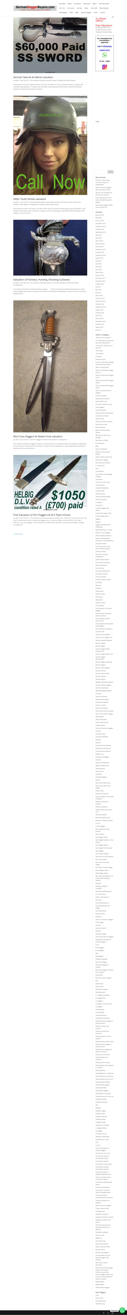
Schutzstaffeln (100, 1012)
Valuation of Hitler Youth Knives (48, 204)
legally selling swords (102, 765)
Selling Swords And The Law (104, 1079)
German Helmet (100, 671)
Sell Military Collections (103, 1018)
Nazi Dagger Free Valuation (104, 848)
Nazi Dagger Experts (102, 845)
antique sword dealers (103, 398)
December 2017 (100, 278)
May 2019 (99, 235)
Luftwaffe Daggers (101, 777)
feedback (98, 588)
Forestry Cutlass (101, 603)
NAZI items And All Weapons (104, 856)
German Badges (101, 643)
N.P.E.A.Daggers (101, 826)
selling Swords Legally (102, 1085)
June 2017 (99, 290)
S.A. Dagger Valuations (103, 995)
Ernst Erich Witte (101, 577)
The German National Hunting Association (65, 283)
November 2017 (100, 281)
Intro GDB (94, 8)
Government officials (102, 702)
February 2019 (100, 244)
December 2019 (100, 223)
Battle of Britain (100, 427)
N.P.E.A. (98, 823)
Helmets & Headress (102, 708)
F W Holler (99, 582)
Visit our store (100, 1235)
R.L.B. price (70, 8)
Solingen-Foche (100, 1113)
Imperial (98, 742)
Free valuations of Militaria (104, 629)
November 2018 (100, 249)
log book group (100, 768)
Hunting (98, 731)
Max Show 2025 (104, 4)
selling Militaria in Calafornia (105, 1073)
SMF (97, 1105)
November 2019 (100, 226)
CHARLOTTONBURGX (102, 488)
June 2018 (99, 264)
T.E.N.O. (98, 1145)
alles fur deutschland (20, 520)
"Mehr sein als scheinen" (103, 337)
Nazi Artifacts (100, 834)
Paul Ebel (98, 900)
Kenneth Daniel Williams (103, 751)
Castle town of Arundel (103, 482)
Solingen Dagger (101, 1111)
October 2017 (100, 284)
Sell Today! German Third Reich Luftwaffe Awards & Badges (103, 200)
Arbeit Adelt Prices (68, 520)
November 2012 (100, 321)
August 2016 (99, 310)
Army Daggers (28, 522)
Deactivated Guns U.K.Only (104, 530)
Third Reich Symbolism (103, 1187)
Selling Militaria (100, 1070)
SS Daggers (99, 1131)
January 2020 (100, 221)
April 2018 (99, 269)
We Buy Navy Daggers (102, 1252)
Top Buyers (77, 4)
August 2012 (99, 327)
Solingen (98, 1108)
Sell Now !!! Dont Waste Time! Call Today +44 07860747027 (103, 182)
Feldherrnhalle (100, 594)
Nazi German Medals (102, 854)
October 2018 (100, 252)
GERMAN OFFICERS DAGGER (104, 682)
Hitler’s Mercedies (101, 719)
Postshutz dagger (101, 934)
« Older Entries (18, 534)
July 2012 (98, 330)
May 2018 (99, 267)
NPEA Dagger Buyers (102, 873)
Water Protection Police (103, 1247)
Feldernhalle (99, 591)
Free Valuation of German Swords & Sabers (43, 80)
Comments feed (100, 1301)
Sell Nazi (79, 8)
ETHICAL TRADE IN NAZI (103, 579)
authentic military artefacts (104, 421)
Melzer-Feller (100, 791)
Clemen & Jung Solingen (103, 496)
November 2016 (100, 301)
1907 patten (99, 351)
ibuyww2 (98, 740)
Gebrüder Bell (100, 632)
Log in (97, 1295)
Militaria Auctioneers (102, 794)
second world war (101, 1015)
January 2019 (100, 246)
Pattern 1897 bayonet (102, 897)
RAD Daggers (100, 956)
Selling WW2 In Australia (103, 1093)
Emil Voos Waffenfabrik (103, 571)
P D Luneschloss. (101, 894)
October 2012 (100, 324)
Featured (98, 585)
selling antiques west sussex (104, 1041)
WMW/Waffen (100, 1284)
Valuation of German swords (66, 80)
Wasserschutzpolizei (102, 1244)
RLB (97, 981)
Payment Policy (100, 914)
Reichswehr (99, 975)
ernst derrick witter (102, 574)
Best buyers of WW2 (102, 440)
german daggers (101, 665)
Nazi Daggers (100, 851)
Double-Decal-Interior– (103, 559)
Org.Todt (98, 883)
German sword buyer (102, 688)
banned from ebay (101, 424)
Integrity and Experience (103, 748)
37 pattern (99, 356)
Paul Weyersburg (101, 911)
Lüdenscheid (100, 771)
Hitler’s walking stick (102, 722)
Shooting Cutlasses (45, 283)
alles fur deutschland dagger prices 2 (39, 520)
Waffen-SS (99, 1238)
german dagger (100, 646)
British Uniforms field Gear (104, 457)
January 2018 (100, 275)
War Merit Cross (101, 1241)
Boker (86, 8)
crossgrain (99, 502)
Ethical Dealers (104, 8)
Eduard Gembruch (101, 565)
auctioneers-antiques (102, 416)
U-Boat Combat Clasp (102, 1208)
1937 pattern (100, 353)
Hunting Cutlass (101, 734)
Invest (96, 12)
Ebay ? (95, 4)
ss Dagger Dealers (101, 1128)
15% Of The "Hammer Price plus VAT (75, 518)
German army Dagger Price (104, 637)
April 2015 (99, 315)
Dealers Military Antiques (103, 535)
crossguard (99, 505)
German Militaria (101, 676)
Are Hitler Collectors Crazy (104, 404)
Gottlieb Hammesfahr (102, 699)
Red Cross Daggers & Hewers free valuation (37, 436)
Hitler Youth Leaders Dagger (104, 714)
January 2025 (100, 215)
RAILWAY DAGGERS (101, 959)
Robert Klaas (99, 984)
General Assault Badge (70, 522)
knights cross (100, 754)
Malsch (98, 780)
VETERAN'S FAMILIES (102, 1232)
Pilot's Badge (99, 922)
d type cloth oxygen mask (103, 513)
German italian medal (102, 673)
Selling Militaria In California (104, 1076)
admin (17, 80)
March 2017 (99, 295)
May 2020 (99, 218)
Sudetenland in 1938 (102, 1139)
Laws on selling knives (102, 763)
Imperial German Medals (103, 745)
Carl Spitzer (99, 479)
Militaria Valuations (102, 807)
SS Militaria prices (101, 1134)
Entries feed (99, 1298)
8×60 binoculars (101, 359)
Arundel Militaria (38, 522)
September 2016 (101, 307)
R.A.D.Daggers (100, 947)
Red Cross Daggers (101, 962)
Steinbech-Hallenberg (102, 1137)
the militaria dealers (102, 1161)
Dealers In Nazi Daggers (103, 533)
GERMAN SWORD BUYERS (103, 691)
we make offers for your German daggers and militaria (103, 1257)
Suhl (97, 1142)
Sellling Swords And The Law (104, 1096)
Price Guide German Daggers (105, 937)
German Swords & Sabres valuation (33, 77)
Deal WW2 (62, 4)
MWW (69, 4)
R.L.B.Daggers (100, 950)
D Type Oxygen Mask (102, 516)
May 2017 (99, 292)
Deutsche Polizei (101, 551)
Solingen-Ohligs (100, 1119)
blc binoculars (100, 443)
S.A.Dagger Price (101, 998)
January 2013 (100, 318)
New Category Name (102, 870)
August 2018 (99, 258)
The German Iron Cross (103, 1153)
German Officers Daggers (103, 685)
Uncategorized (33, 204)
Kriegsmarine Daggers (102, 757)
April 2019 (99, 238)
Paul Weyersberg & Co (102, 903)
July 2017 (98, 287)
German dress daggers (103, 668)
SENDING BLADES (101, 1099)
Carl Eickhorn (100, 471)
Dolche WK (86, 4)
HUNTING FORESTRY (102, 737)
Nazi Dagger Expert (102, 837)
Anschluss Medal (56, 520)
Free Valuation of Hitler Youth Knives (56, 202)
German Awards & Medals (104, 640)
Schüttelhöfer (100, 1009)
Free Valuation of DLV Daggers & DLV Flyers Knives (42, 515)
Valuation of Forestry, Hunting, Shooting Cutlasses (41, 279)
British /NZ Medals (101, 449)
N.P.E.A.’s (62, 8)
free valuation (34, 283)
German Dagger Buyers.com (104, 654)
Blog (97, 446)
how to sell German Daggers (104, 728)
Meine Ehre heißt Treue (103, 783)
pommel (98, 925)
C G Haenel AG (100, 466)
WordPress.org (100, 1304)
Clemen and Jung (101, 499)
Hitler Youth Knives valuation (29, 199)
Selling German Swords (103, 1054)
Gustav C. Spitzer (101, 705)
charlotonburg (100, 485)
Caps (97, 468)
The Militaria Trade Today (104, 1164)
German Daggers (86, 12)
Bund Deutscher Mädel (37, 202)
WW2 (71, 12)
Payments (99, 916)
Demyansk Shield (101, 543)
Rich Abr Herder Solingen (103, 978)
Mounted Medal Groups (103, 817)
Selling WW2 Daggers (102, 1090)
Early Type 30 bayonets (103, 562)
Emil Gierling (100, 568)
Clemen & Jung (100, 494)
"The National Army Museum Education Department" (46, 518)
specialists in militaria (102, 1125)
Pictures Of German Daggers (104, 919)
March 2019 (99, 241)
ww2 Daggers (63, 12)
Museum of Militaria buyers (104, 820)
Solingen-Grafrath (101, 1116)
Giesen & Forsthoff (101, 696)
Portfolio (98, 931)
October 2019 (100, 229)
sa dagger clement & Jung (104, 1004)
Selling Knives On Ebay (103, 1062)
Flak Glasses (99, 597)
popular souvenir (101, 928)
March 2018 (99, 272)
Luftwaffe (81, 522)
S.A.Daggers (99, 1001)
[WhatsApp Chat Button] (122, 1310)
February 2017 (100, 298)
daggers (98, 522)
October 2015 (100, 313)
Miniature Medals (101, 815)
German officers (101, 679)
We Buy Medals (100, 1249)
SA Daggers (99, 1007)
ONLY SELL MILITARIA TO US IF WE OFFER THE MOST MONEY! (104, 878)
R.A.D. (97, 945)
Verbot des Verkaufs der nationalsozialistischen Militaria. (103, 1227)
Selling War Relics (101, 1088)
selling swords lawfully (103, 1082)
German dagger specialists (104, 662)
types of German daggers (103, 1205)
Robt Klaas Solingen (102, 989)
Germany (98, 694)
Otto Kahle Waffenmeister (104, 891)
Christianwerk (100, 491)
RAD (97, 953)
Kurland (98, 760)
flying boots (99, 600)
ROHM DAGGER (100, 992)
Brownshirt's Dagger (102, 460)
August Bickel (100, 419)
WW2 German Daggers (103, 1287)
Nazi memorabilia (101, 859)
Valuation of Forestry (102, 1214)
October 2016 (100, 304)
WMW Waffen (100, 1282)
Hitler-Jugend (24, 204)
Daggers (98, 519)
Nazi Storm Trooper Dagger (104, 867)
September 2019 (101, 232)
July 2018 (98, 261)
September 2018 (101, 255)
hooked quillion (100, 725)
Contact (102, 12)
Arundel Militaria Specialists (53, 522)
